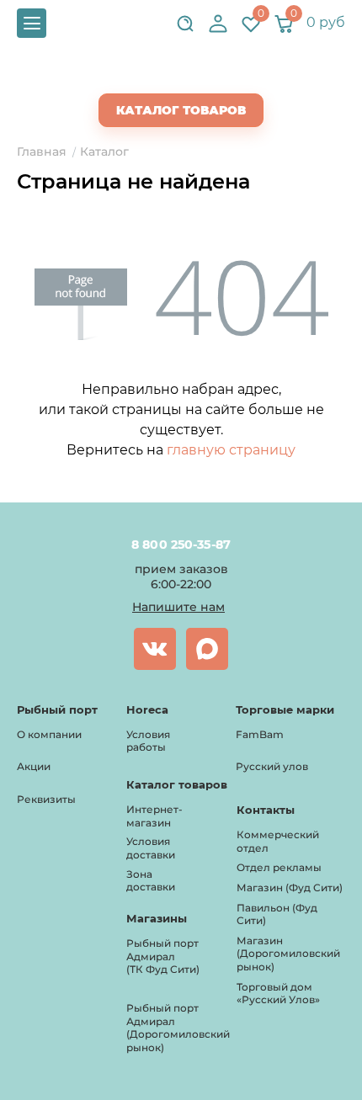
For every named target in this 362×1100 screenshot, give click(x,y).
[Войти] (218, 23)
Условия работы (148, 741)
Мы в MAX (207, 649)
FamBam (260, 734)
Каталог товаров (181, 110)
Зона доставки (150, 881)
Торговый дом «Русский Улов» (278, 993)
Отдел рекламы (279, 867)
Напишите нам (178, 606)
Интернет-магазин (154, 816)
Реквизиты (46, 799)
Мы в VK (155, 649)
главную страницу (231, 450)
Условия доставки (150, 848)
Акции (34, 766)
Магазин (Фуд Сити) (290, 887)
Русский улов (272, 766)
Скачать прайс (195, 76)
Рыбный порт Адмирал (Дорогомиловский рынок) (178, 1028)
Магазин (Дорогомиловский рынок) (288, 953)
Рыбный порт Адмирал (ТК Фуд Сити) (163, 956)
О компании (49, 734)
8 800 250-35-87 (181, 544)
